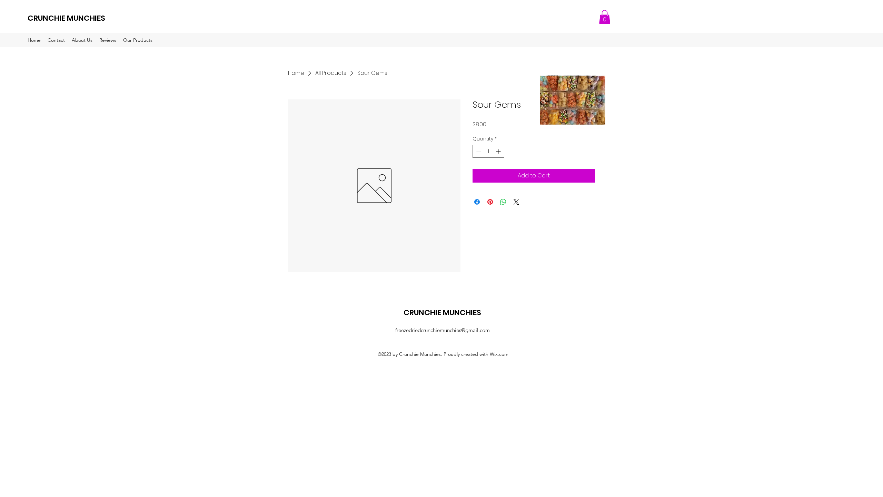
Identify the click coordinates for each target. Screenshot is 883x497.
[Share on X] (516, 202)
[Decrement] (478, 151)
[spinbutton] (488, 151)
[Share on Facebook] (477, 202)
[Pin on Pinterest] (490, 202)
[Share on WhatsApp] (503, 202)
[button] (605, 17)
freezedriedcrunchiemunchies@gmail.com (442, 330)
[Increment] (499, 151)
